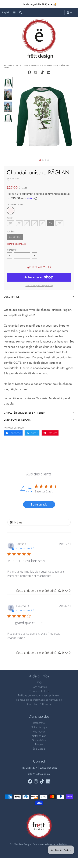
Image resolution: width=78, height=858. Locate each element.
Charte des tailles (16, 243)
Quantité (11, 250)
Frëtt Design (25, 844)
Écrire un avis (39, 504)
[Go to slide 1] (40, 160)
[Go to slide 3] (45, 160)
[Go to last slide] (16, 159)
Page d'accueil (11, 65)
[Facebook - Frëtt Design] (29, 72)
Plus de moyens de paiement (39, 285)
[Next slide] (71, 159)
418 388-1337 (29, 768)
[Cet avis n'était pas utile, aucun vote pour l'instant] (66, 591)
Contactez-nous (48, 768)
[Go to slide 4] (48, 160)
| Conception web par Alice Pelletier (49, 844)
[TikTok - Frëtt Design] (42, 72)
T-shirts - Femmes (30, 65)
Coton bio (14, 237)
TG (50, 223)
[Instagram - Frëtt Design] (35, 72)
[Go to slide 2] (43, 160)
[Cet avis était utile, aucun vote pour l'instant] (59, 591)
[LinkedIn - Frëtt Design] (48, 72)
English (5, 12)
